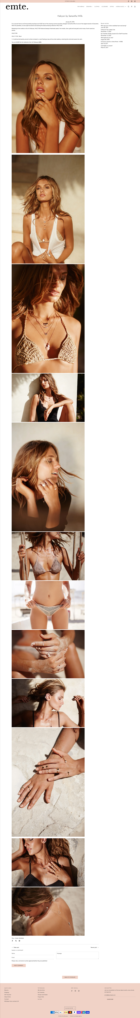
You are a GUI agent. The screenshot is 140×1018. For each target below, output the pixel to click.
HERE (39, 42)
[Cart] (134, 6)
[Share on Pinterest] (19, 941)
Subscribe (110, 999)
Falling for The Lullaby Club (108, 29)
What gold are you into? (107, 37)
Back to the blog (70, 977)
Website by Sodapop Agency (76, 1016)
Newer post (94, 947)
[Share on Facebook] (12, 941)
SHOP (18, 42)
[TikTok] (134, 1)
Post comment (18, 965)
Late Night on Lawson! (107, 45)
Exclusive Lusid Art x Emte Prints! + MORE (112, 41)
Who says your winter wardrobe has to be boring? (113, 25)
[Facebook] (128, 1)
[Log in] (131, 6)
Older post (16, 947)
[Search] (128, 6)
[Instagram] (131, 1)
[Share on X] (16, 941)
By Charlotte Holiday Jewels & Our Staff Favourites (114, 33)
